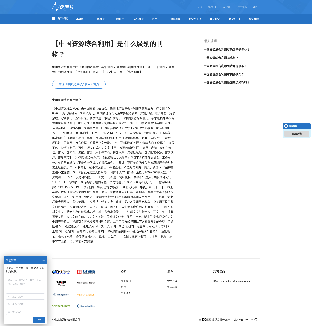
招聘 (254, 6)
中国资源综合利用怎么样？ (221, 57)
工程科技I (100, 18)
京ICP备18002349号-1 (246, 319)
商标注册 (212, 6)
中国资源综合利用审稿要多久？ (224, 74)
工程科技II (119, 18)
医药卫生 (157, 18)
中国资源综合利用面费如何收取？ (225, 66)
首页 (200, 6)
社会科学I (215, 18)
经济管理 (254, 18)
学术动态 (242, 6)
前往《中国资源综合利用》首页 (79, 84)
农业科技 (139, 18)
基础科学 (81, 18)
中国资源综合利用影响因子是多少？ (227, 49)
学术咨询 (172, 280)
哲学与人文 (195, 18)
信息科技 (175, 18)
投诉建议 (172, 287)
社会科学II (234, 18)
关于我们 (227, 6)
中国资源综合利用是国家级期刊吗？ (227, 82)
